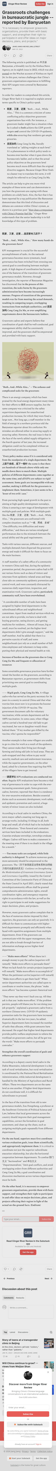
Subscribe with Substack (30, 1424)
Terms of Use (43, 1431)
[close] (48, 1372)
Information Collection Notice (37, 1433)
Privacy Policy (29, 1436)
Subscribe (28, 1414)
